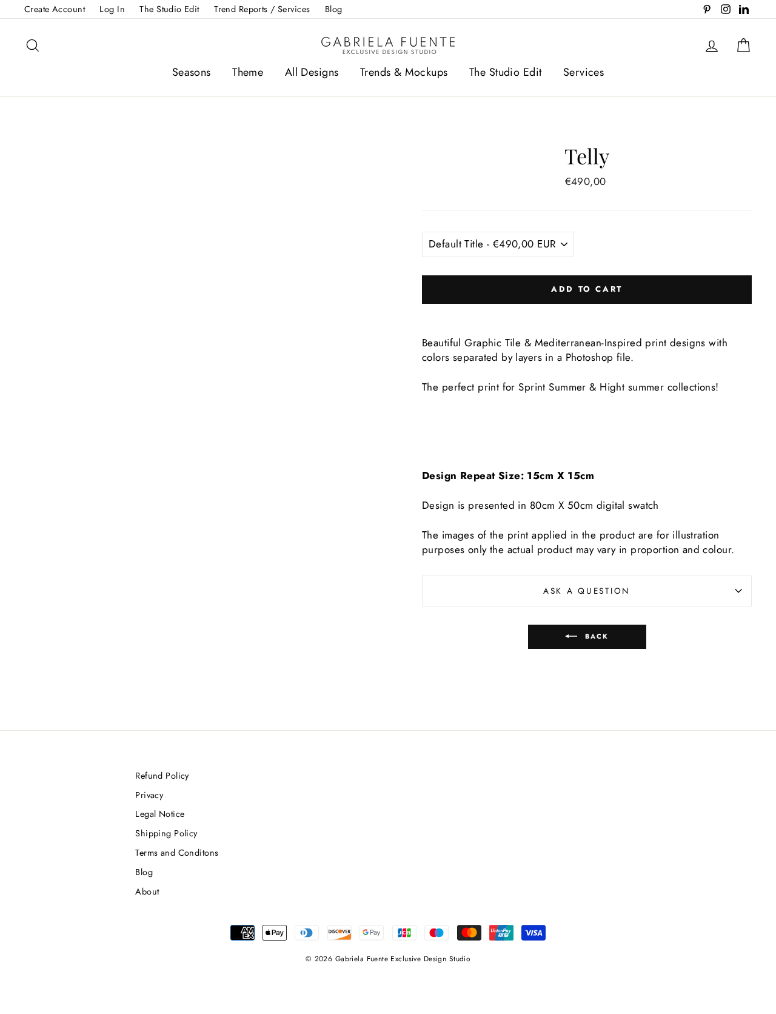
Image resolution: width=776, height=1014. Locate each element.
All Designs (312, 72)
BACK (595, 635)
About (147, 891)
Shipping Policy (166, 833)
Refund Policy (162, 776)
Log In (112, 9)
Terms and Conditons (176, 853)
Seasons (191, 72)
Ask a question (586, 591)
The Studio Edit (169, 9)
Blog (334, 9)
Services (583, 72)
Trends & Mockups (404, 72)
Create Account (54, 9)
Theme (247, 72)
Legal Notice (159, 814)
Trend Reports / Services (262, 9)
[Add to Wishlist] (586, 314)
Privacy (149, 795)
